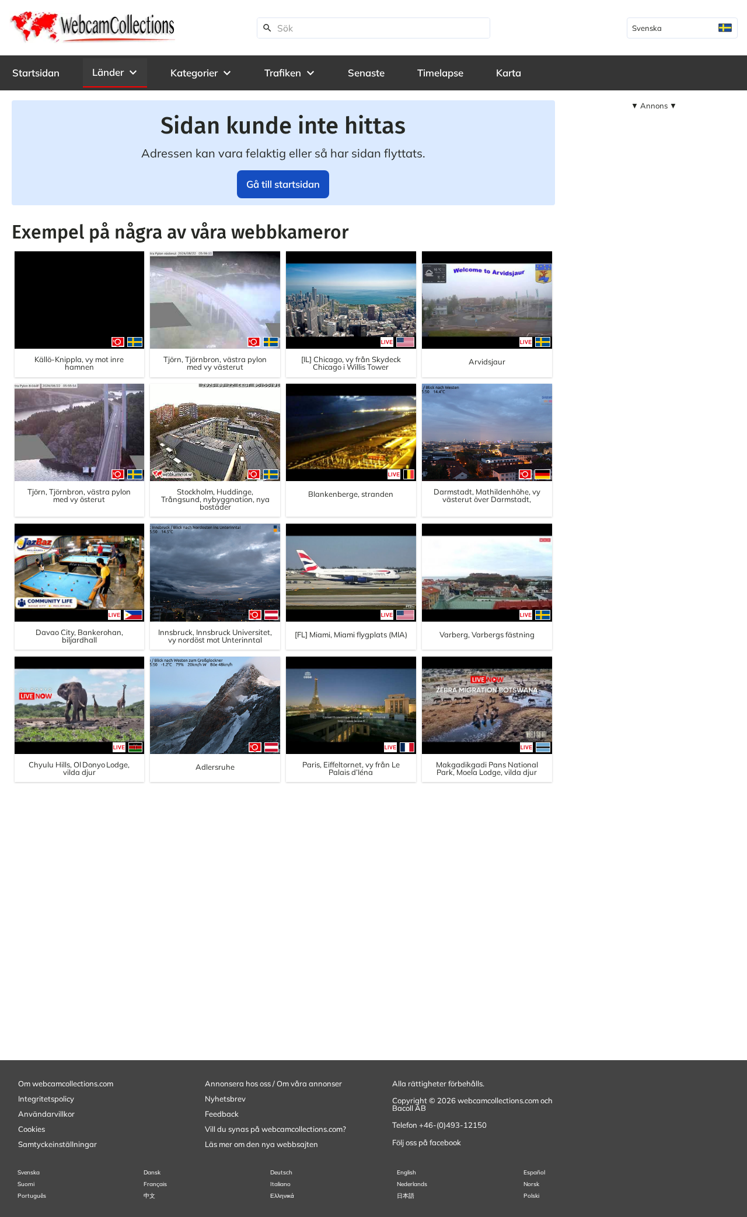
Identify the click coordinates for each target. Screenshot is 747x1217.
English (406, 1172)
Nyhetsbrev (225, 1098)
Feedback (222, 1113)
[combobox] (682, 27)
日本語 (405, 1196)
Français (155, 1184)
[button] (115, 72)
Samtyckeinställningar (57, 1144)
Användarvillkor (46, 1113)
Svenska (29, 1172)
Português (32, 1196)
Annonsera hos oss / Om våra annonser (273, 1083)
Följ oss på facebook (426, 1142)
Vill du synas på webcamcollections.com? (275, 1129)
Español (534, 1172)
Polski (531, 1196)
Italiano (280, 1184)
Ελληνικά (282, 1196)
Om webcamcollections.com (65, 1083)
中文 (149, 1196)
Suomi (26, 1184)
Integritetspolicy (46, 1098)
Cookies (31, 1129)
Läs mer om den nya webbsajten (261, 1144)
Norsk (531, 1184)
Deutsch (281, 1172)
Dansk (152, 1172)
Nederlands (412, 1184)
